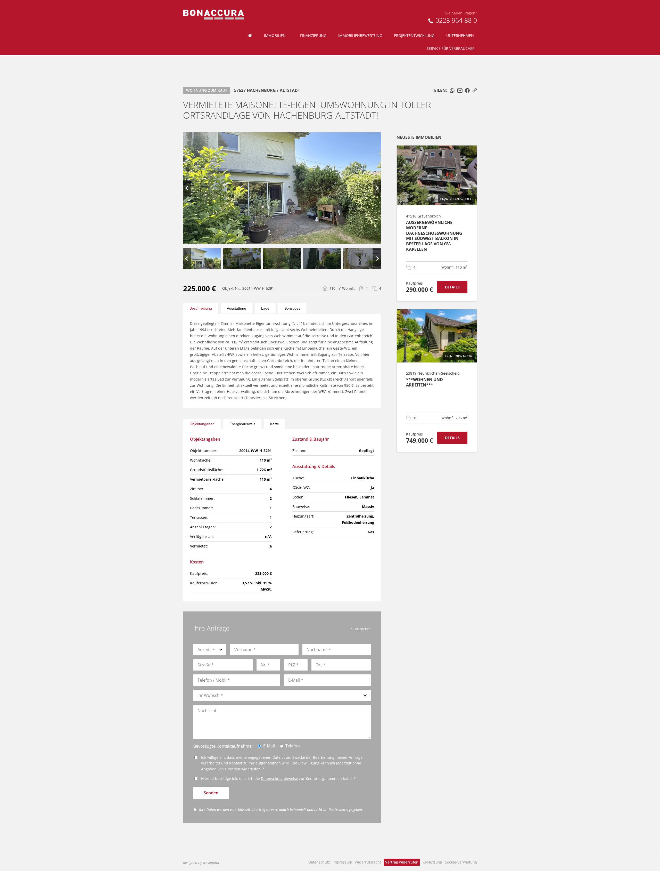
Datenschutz (319, 862)
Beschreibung (200, 308)
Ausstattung (236, 308)
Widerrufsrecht (368, 862)
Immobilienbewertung (360, 35)
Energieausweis (242, 424)
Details (452, 287)
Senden (211, 793)
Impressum (342, 862)
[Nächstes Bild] (377, 188)
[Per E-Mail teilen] (460, 90)
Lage (265, 308)
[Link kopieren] (474, 90)
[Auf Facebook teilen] (467, 90)
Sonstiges (292, 308)
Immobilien (275, 35)
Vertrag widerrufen (401, 862)
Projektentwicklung (414, 35)
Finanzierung (313, 35)
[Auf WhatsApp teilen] (452, 90)
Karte (274, 424)
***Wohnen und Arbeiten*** (424, 382)
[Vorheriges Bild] (187, 188)
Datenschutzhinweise (279, 778)
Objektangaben (201, 424)
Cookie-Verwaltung (461, 862)
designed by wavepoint (201, 862)
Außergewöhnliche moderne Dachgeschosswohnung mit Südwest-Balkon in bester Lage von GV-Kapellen (434, 236)
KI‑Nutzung (432, 862)
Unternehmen (460, 35)
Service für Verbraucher (451, 48)
